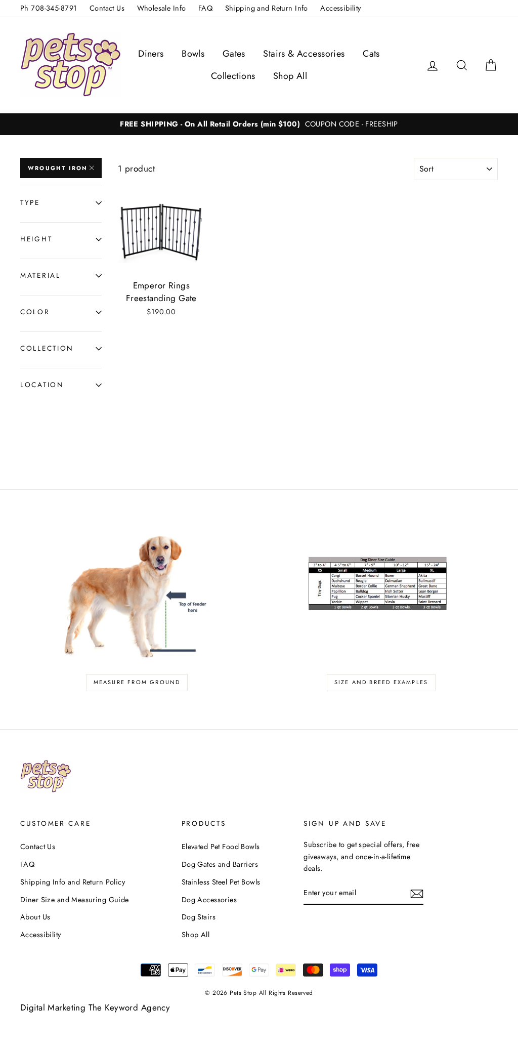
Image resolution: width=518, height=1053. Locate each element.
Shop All (290, 75)
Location (42, 385)
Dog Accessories (209, 900)
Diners (151, 53)
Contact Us (107, 8)
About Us (35, 917)
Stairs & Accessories (304, 53)
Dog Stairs (198, 917)
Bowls (193, 53)
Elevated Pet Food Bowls (221, 846)
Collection (47, 348)
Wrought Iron (58, 168)
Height (36, 239)
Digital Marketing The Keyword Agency (94, 1007)
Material (40, 275)
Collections (233, 75)
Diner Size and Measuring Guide (74, 900)
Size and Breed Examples (381, 682)
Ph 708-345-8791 (48, 8)
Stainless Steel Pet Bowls (221, 882)
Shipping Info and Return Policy (72, 882)
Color (35, 312)
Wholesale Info (161, 8)
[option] (259, 124)
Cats (371, 53)
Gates (234, 53)
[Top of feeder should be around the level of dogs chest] (136, 593)
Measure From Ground (137, 682)
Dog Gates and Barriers (220, 864)
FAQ (205, 8)
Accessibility (340, 8)
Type (30, 202)
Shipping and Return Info (266, 8)
